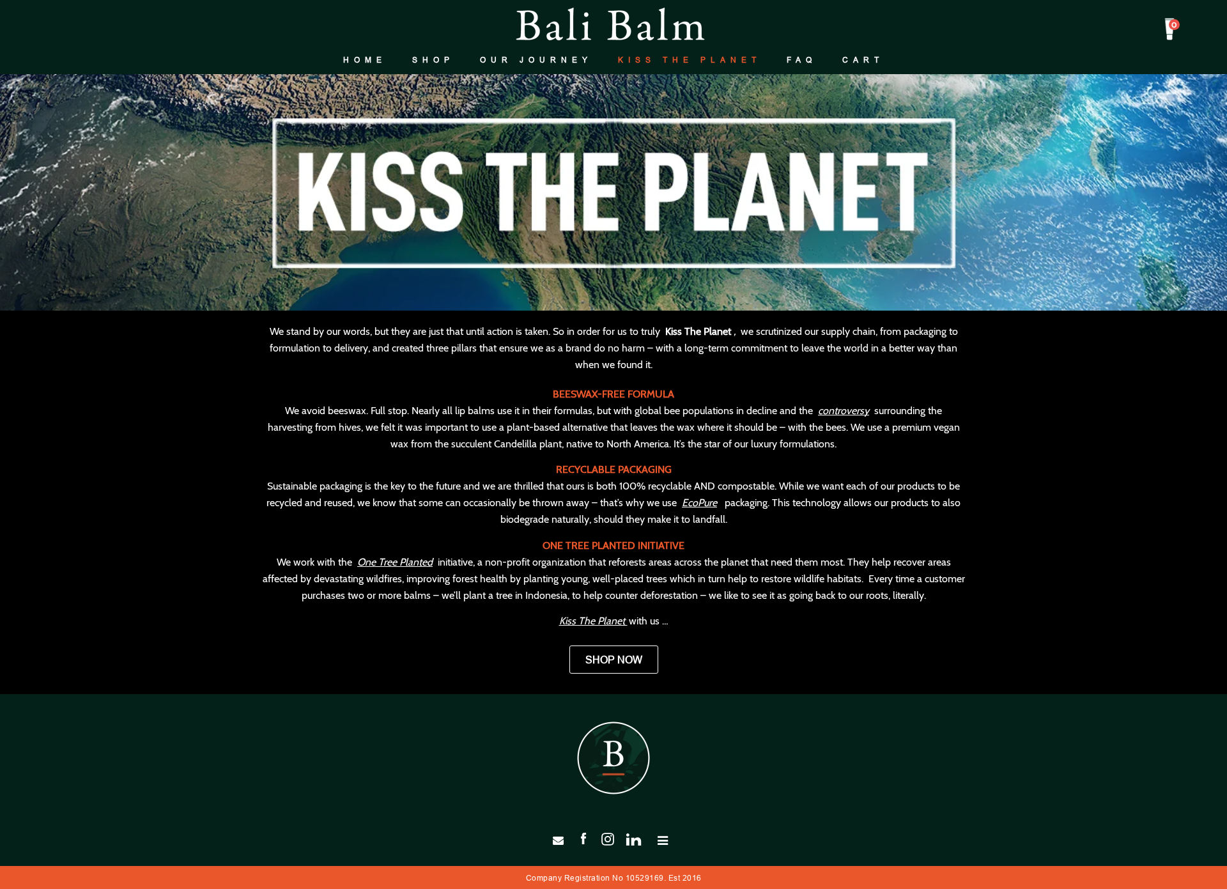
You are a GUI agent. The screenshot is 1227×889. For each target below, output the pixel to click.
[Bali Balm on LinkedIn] (638, 838)
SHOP (433, 60)
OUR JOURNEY (536, 60)
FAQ (802, 60)
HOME (365, 60)
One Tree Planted (395, 562)
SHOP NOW (613, 659)
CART (863, 60)
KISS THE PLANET (689, 60)
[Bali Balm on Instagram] (607, 838)
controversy (843, 411)
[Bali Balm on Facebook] (583, 838)
